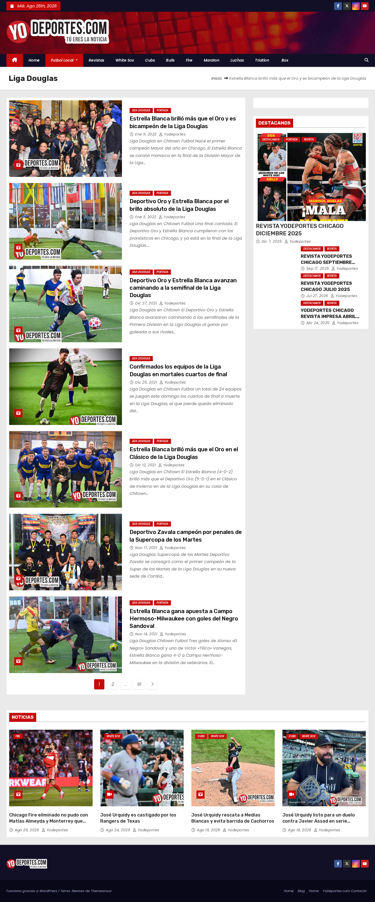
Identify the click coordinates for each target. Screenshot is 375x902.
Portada (162, 110)
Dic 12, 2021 (146, 465)
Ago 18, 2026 (300, 830)
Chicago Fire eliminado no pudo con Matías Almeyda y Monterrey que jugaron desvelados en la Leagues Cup (48, 824)
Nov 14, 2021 (146, 634)
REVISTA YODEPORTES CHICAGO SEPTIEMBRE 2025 (326, 262)
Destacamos (271, 139)
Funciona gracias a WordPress (32, 890)
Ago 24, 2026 (118, 830)
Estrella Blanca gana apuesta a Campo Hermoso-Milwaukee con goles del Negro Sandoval (184, 619)
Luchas (237, 60)
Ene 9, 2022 (146, 134)
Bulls (170, 60)
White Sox (125, 60)
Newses (78, 890)
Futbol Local (63, 60)
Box (284, 60)
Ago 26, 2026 (27, 830)
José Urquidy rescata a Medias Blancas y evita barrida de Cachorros (232, 818)
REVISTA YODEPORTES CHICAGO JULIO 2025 (326, 286)
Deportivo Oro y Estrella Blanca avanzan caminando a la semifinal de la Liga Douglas (183, 288)
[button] (367, 60)
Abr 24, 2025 (318, 322)
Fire (189, 60)
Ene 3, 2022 (146, 217)
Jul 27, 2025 (318, 295)
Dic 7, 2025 (272, 241)
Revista (309, 139)
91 (139, 684)
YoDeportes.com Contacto (345, 890)
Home (34, 60)
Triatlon (262, 60)
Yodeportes (174, 134)
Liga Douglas (141, 110)
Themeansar (101, 890)
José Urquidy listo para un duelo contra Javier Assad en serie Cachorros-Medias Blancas (318, 821)
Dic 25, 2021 (146, 382)
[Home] (14, 60)
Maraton (212, 60)
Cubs (150, 60)
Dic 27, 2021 (146, 303)
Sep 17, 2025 (318, 268)
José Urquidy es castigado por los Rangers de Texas (138, 818)
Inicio (216, 78)
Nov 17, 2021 (146, 547)
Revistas (96, 60)
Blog (301, 890)
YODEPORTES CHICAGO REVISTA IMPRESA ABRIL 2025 (328, 316)
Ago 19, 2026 (209, 830)
